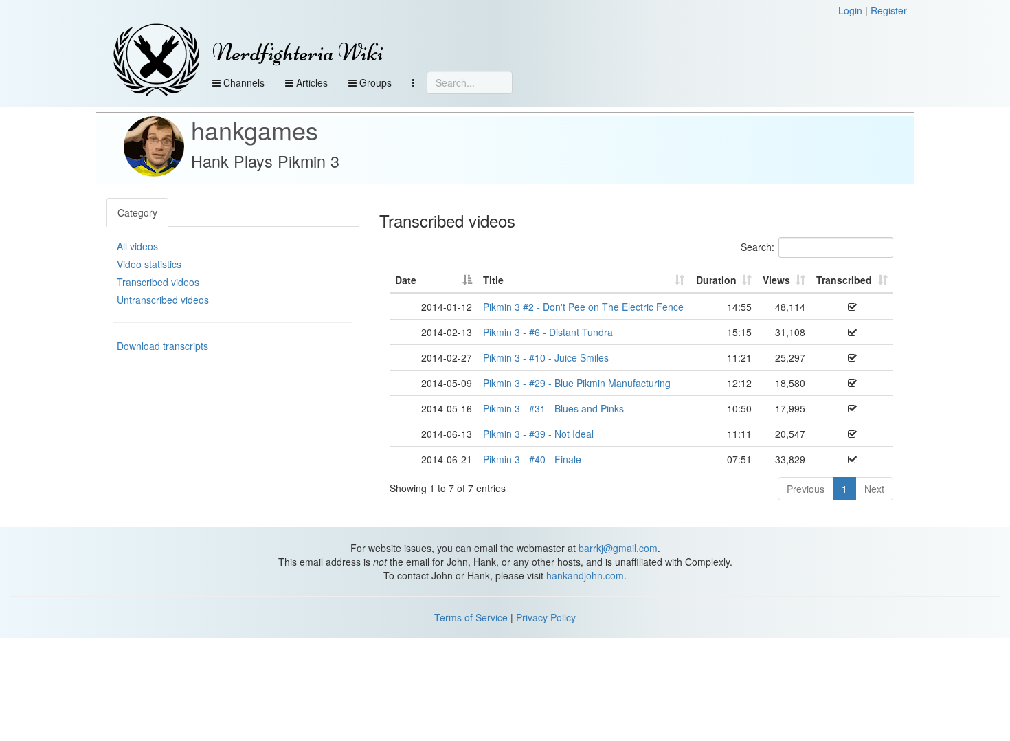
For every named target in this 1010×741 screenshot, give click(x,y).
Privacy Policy (546, 617)
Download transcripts (162, 346)
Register (889, 10)
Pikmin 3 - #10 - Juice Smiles (546, 357)
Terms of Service (471, 617)
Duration (716, 280)
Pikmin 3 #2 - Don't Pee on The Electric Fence (583, 306)
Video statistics (149, 264)
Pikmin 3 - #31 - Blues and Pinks (553, 408)
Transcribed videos (158, 282)
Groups (374, 82)
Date (405, 280)
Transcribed (844, 280)
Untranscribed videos (163, 300)
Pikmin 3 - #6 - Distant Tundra (548, 332)
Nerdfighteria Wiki (297, 52)
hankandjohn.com (585, 575)
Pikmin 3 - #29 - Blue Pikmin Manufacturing (577, 383)
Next (874, 489)
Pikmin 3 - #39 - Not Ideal (538, 434)
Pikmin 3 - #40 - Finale (532, 459)
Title (493, 280)
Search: (757, 247)
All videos (137, 246)
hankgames (254, 129)
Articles (310, 82)
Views (776, 280)
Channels (243, 82)
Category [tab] (137, 212)
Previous (805, 489)
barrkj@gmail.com (618, 548)
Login (850, 10)
